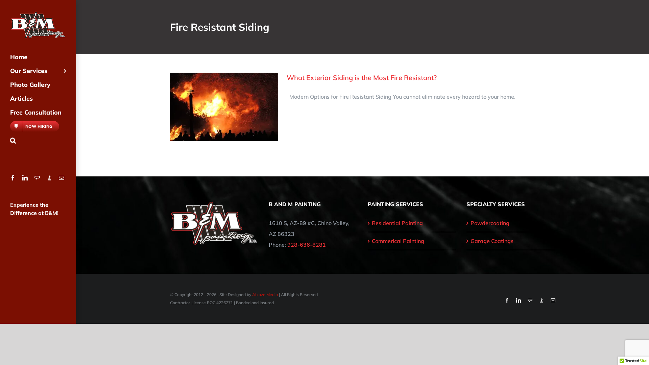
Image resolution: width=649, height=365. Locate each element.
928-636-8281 (306, 244)
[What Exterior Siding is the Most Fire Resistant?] (224, 107)
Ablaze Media (265, 294)
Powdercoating (490, 223)
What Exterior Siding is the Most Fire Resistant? (362, 77)
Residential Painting (397, 223)
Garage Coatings (492, 241)
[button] (38, 140)
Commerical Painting (398, 241)
